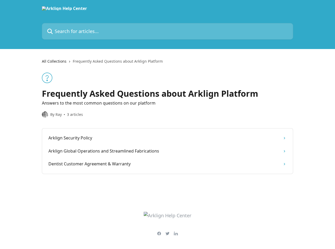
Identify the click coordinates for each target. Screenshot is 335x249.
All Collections (54, 61)
